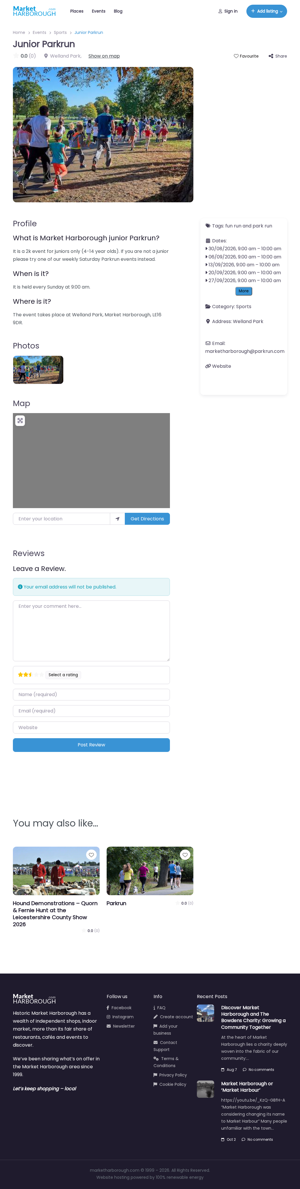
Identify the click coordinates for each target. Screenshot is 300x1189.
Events (98, 11)
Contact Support (165, 1046)
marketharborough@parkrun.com (244, 351)
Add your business (166, 1029)
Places (76, 11)
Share (281, 56)
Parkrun (116, 903)
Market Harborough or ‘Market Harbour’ (247, 1086)
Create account (176, 1017)
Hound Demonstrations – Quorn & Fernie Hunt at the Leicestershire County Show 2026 (55, 914)
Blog (118, 11)
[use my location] (117, 518)
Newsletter (124, 1026)
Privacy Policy (173, 1075)
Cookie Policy (172, 1084)
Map (21, 403)
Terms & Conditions (166, 1062)
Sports (60, 32)
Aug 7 (232, 1069)
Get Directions (147, 518)
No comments (261, 1069)
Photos (26, 345)
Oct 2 (231, 1139)
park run (262, 225)
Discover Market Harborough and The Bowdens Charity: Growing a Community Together (253, 1017)
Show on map (104, 56)
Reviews (29, 553)
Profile (25, 223)
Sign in (231, 11)
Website (221, 366)
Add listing (267, 11)
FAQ (161, 1008)
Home (19, 32)
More (244, 291)
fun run (233, 225)
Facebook (122, 1008)
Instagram (123, 1017)
